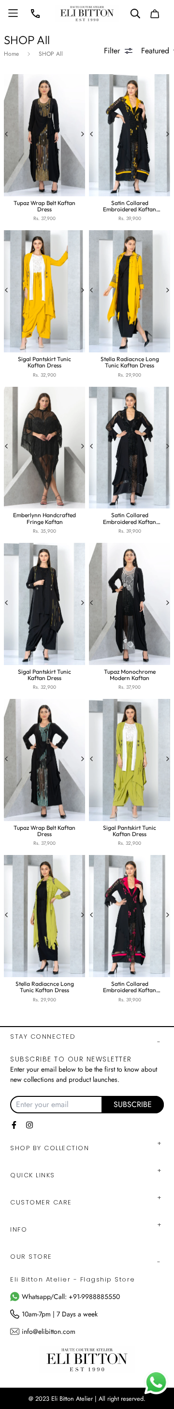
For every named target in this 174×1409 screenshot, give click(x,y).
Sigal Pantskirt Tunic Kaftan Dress (44, 362)
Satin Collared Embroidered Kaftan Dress (129, 206)
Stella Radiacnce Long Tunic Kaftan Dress (130, 362)
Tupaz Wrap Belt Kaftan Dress (44, 206)
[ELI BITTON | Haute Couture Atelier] (87, 13)
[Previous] (8, 135)
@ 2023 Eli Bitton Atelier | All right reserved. (87, 1398)
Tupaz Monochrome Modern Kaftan (130, 674)
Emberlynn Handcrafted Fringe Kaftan (44, 518)
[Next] (83, 135)
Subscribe (133, 1104)
